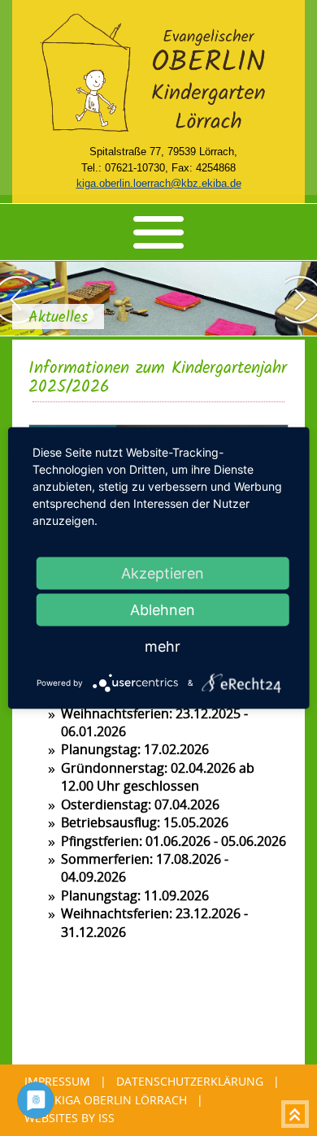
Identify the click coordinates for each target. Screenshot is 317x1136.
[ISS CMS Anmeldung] (84, 151)
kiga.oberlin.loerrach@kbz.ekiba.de (158, 183)
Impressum (57, 1081)
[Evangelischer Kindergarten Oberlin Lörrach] (158, 133)
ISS (106, 1117)
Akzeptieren (162, 573)
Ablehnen (162, 609)
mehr (162, 646)
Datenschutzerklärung (189, 1081)
